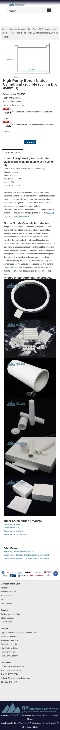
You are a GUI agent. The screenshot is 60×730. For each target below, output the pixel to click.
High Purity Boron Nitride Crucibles (19, 552)
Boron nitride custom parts (15, 535)
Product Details (12, 152)
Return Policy (6, 603)
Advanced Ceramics (17, 29)
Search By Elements (9, 636)
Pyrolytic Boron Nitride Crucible (43, 723)
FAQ (2, 599)
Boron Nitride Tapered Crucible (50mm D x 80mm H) (26, 558)
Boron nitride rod (11, 528)
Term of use (6, 596)
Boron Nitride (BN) (35, 29)
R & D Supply (6, 622)
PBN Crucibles (11, 267)
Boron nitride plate (12, 524)
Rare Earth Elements (9, 656)
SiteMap (30, 719)
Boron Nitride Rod (21, 723)
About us (4, 588)
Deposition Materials (9, 644)
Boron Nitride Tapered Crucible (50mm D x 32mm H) (26, 555)
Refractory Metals (8, 652)
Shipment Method (8, 592)
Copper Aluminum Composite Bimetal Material (20, 633)
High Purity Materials (9, 648)
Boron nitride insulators (14, 531)
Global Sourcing (7, 618)
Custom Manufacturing (10, 614)
